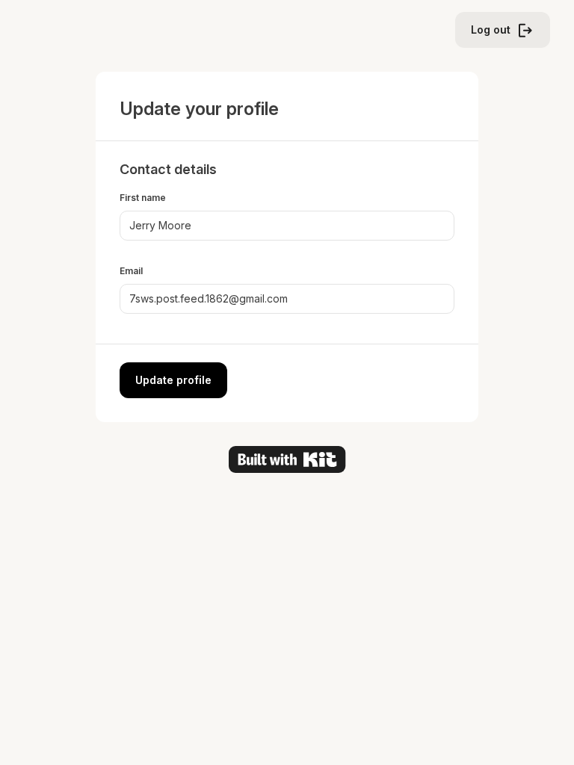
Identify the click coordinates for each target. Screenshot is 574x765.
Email (131, 270)
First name (143, 197)
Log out (490, 29)
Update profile (173, 380)
